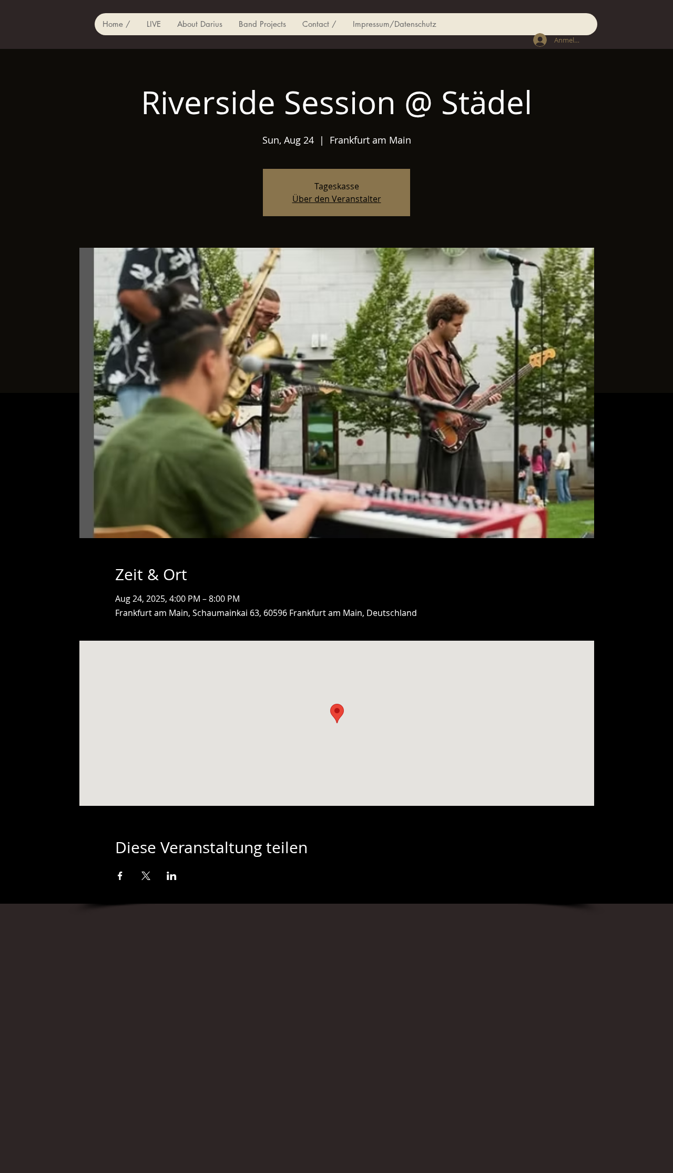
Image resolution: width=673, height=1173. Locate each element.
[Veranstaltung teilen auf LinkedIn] (172, 876)
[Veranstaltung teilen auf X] (146, 876)
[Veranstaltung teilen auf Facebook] (120, 876)
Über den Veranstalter (336, 199)
